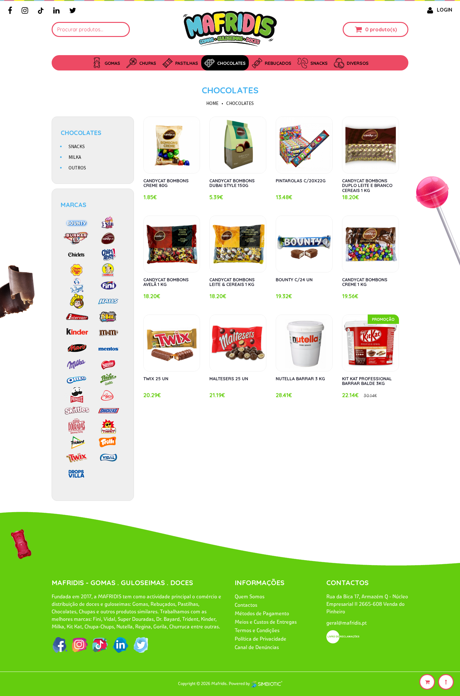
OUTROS (77, 168)
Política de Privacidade (260, 639)
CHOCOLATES (230, 90)
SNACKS (77, 146)
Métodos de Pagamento (262, 613)
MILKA (75, 157)
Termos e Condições (257, 630)
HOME (212, 103)
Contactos (246, 605)
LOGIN (444, 10)
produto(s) (383, 29)
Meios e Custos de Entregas (266, 622)
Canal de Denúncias (257, 647)
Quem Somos (249, 596)
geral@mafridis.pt (346, 623)
